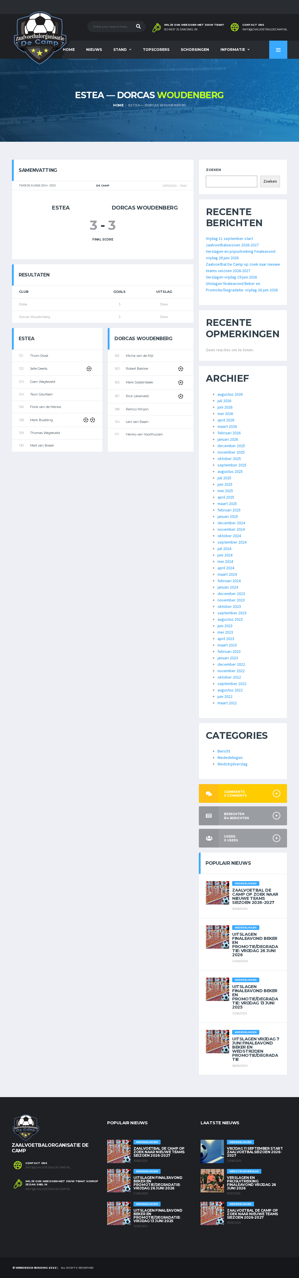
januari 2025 (228, 517)
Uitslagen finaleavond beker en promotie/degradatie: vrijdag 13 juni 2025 (255, 997)
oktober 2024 (229, 536)
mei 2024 (225, 562)
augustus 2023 (230, 619)
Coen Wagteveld (42, 382)
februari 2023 (229, 652)
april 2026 (226, 420)
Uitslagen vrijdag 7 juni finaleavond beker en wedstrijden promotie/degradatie (255, 1049)
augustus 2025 (230, 472)
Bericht (224, 751)
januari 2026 (228, 439)
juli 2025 (224, 478)
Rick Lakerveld (137, 396)
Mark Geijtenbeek (139, 382)
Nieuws (94, 49)
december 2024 (231, 523)
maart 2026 (227, 427)
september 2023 (232, 613)
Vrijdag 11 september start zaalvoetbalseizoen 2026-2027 (255, 1152)
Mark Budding (41, 420)
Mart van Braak (42, 445)
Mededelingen (230, 758)
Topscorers (156, 49)
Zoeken (213, 170)
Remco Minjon (137, 409)
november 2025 (231, 452)
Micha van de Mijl (139, 356)
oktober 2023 (229, 607)
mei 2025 (225, 491)
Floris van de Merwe (45, 407)
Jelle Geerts (38, 368)
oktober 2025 (229, 459)
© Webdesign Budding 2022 (34, 1267)
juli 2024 (224, 549)
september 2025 (232, 465)
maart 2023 (227, 645)
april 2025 (226, 497)
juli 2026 (224, 401)
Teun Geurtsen (41, 394)
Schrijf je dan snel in (180, 29)
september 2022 (232, 684)
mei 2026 (225, 414)
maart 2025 (227, 504)
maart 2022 (227, 703)
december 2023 (231, 594)
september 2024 (232, 542)
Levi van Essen (137, 422)
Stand (120, 49)
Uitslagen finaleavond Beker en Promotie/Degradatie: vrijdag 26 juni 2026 (255, 944)
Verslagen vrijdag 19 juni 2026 (231, 277)
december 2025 (231, 446)
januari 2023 (228, 658)
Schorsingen (195, 49)
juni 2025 (225, 484)
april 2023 (226, 639)
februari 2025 (229, 510)
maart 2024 (227, 574)
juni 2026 (225, 407)
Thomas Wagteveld (45, 433)
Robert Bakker (137, 368)
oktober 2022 (229, 677)
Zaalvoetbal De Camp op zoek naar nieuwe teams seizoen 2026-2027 (255, 896)
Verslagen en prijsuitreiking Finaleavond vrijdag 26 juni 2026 (251, 1182)
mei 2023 (225, 632)
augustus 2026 (230, 394)
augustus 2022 (230, 690)
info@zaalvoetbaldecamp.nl (264, 29)
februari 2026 (229, 433)
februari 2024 (229, 581)
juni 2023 (225, 626)
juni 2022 (225, 697)
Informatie (232, 49)
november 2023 (231, 600)
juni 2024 (225, 555)
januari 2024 (228, 587)
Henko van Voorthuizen (144, 434)
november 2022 (231, 671)
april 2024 (226, 568)
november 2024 (231, 529)
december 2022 (231, 664)
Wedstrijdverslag (233, 764)
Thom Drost (39, 356)
